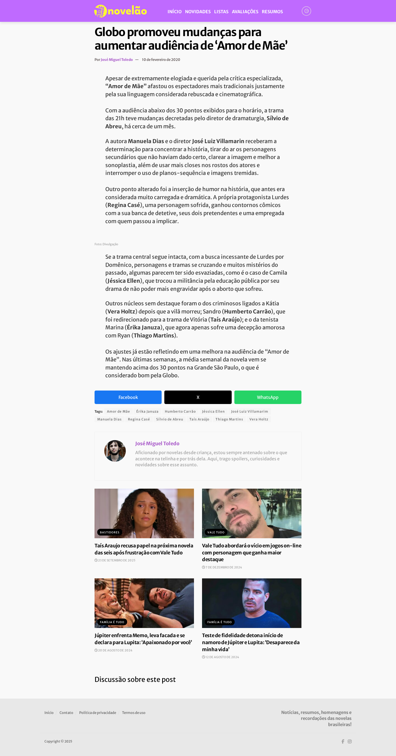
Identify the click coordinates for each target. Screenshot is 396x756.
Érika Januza (147, 411)
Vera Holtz (258, 419)
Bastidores (110, 532)
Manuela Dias (109, 419)
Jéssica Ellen (213, 411)
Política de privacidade (97, 712)
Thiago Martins (229, 419)
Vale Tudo (216, 532)
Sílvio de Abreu (169, 419)
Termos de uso (133, 712)
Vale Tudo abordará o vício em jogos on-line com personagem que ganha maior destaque (251, 552)
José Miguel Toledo (117, 59)
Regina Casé (139, 419)
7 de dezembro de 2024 (223, 567)
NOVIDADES (198, 11)
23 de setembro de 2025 (117, 560)
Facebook (128, 397)
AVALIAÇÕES (245, 11)
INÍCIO (175, 11)
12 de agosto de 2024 (222, 657)
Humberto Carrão (180, 411)
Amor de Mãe (118, 411)
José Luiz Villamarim (249, 411)
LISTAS (221, 11)
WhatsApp (268, 397)
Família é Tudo (112, 622)
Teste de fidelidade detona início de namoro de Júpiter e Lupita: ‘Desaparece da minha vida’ (251, 642)
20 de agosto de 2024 (115, 650)
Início (49, 712)
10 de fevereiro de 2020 (161, 59)
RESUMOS (272, 11)
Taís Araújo (199, 419)
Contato (66, 712)
